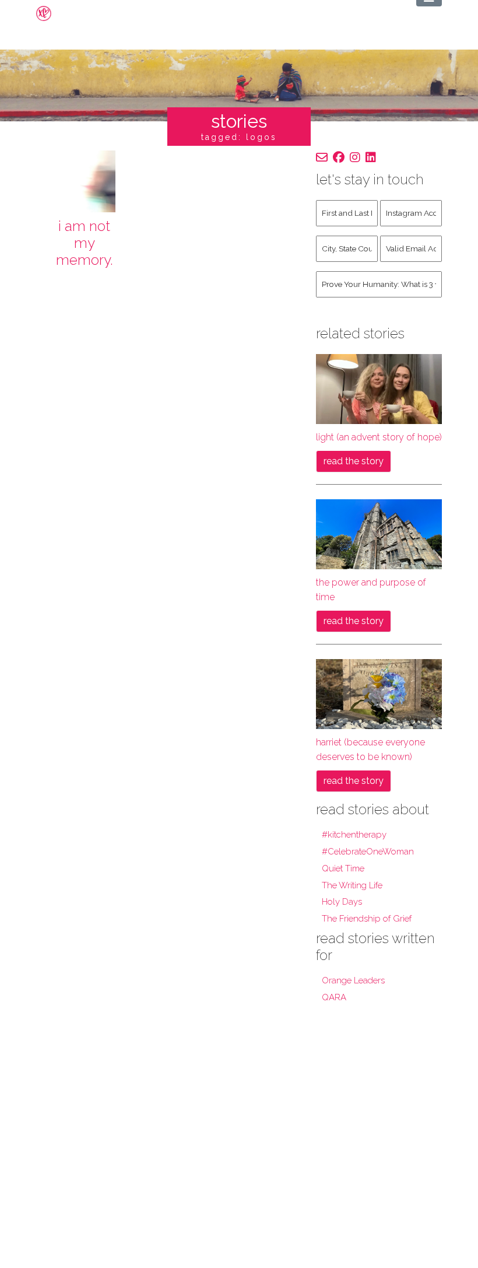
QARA (334, 997)
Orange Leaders (353, 980)
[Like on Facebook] (339, 157)
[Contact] (322, 157)
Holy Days (342, 901)
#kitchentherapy (354, 834)
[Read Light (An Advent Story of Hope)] (379, 388)
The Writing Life (352, 885)
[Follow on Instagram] (355, 157)
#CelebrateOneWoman (368, 851)
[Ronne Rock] (53, 13)
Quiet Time (343, 868)
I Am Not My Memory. (84, 243)
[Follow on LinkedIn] (370, 157)
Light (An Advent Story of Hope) (379, 437)
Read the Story (354, 461)
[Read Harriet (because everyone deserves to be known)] (379, 693)
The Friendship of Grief (367, 918)
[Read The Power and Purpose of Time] (379, 533)
